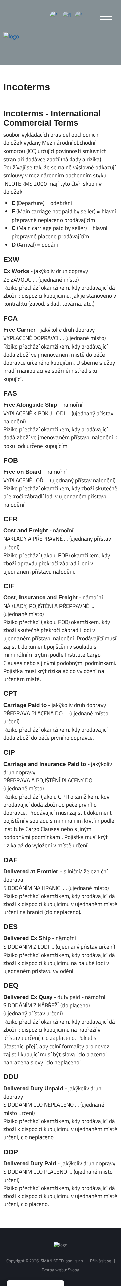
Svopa (73, 1269)
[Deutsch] (79, 15)
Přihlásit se (100, 1260)
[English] (67, 15)
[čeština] (54, 15)
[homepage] (11, 36)
